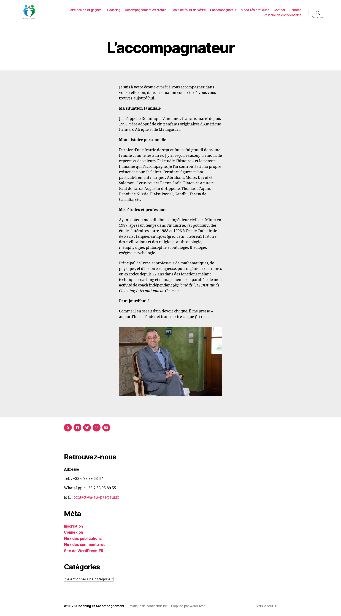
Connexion (73, 532)
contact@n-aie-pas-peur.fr (96, 497)
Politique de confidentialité (282, 15)
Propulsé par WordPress (188, 606)
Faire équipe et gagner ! (86, 10)
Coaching (113, 10)
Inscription (73, 526)
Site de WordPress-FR (83, 551)
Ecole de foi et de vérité (189, 10)
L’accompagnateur (223, 10)
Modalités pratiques (255, 10)
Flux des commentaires (84, 544)
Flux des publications (83, 538)
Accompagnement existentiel (146, 10)
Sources (295, 10)
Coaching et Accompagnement (100, 606)
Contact (279, 10)
